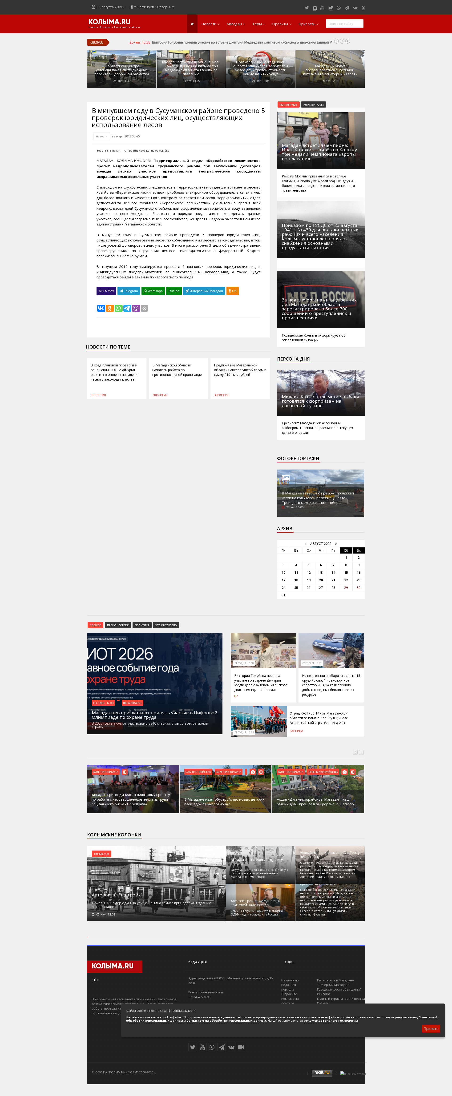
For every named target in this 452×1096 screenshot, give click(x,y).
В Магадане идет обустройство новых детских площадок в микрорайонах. (224, 801)
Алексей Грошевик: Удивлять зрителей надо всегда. (255, 903)
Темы (257, 23)
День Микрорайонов (323, 771)
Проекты (280, 23)
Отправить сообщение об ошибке (146, 150)
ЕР (236, 696)
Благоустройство (198, 771)
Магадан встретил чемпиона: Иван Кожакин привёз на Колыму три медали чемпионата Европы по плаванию (191, 68)
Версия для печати (109, 150)
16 (358, 572)
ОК (234, 291)
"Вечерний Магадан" (333, 985)
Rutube (174, 291)
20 (321, 580)
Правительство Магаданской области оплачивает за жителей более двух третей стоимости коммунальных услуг (260, 68)
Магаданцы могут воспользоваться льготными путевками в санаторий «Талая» (330, 70)
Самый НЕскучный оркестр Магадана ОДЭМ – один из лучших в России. (257, 912)
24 (283, 587)
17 (283, 580)
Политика (142, 625)
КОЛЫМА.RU (109, 22)
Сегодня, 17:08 (103, 702)
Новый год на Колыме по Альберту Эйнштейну (330, 855)
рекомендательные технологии (331, 1020)
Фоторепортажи (298, 458)
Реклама (323, 994)
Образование (132, 702)
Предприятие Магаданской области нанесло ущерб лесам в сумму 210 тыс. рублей (240, 370)
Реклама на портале (290, 1000)
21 (333, 580)
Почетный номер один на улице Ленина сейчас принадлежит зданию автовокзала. (151, 904)
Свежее (95, 625)
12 (309, 572)
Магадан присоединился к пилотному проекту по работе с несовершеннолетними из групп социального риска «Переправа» (131, 799)
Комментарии (313, 104)
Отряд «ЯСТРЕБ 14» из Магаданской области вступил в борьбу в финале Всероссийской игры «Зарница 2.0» (319, 718)
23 (358, 580)
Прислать (307, 23)
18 (296, 580)
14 (333, 572)
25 (296, 587)
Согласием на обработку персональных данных (226, 1020)
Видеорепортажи (105, 771)
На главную (290, 980)
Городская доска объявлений (339, 989)
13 (321, 572)
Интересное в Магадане (335, 980)
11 (296, 572)
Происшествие (118, 625)
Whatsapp (155, 291)
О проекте (289, 994)
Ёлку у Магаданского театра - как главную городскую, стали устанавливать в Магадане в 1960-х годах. (259, 873)
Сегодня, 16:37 (312, 663)
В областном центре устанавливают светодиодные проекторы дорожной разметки (122, 70)
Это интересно (166, 625)
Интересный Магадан (206, 291)
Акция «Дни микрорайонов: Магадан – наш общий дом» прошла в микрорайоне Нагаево (315, 801)
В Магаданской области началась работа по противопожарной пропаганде (177, 370)
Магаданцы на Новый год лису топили (257, 862)
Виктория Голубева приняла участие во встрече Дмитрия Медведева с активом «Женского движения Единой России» (260, 682)
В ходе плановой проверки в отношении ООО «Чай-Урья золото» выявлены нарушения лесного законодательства (115, 372)
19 (309, 580)
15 (346, 572)
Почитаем (101, 853)
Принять (431, 1028)
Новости (208, 23)
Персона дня (293, 359)
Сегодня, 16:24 (244, 732)
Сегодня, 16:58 (244, 663)
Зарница (296, 731)
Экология (98, 395)
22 (346, 580)
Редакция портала (288, 987)
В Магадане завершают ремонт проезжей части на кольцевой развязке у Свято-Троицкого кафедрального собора (318, 498)
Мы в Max (106, 291)
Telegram (130, 291)
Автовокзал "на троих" (117, 895)
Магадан (234, 23)
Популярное (288, 104)
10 (283, 572)
